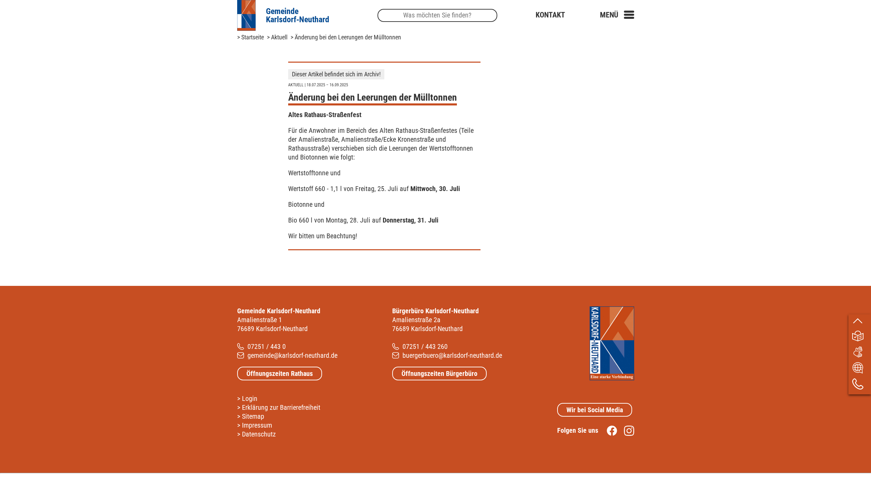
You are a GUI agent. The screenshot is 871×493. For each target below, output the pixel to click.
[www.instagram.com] (625, 430)
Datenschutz (259, 434)
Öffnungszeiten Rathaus (279, 373)
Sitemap (253, 416)
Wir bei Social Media (594, 410)
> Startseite (250, 37)
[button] (617, 15)
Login (249, 398)
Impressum (257, 425)
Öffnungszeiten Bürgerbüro (439, 373)
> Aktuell (277, 37)
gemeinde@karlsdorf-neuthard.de (292, 355)
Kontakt (550, 15)
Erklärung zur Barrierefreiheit (281, 407)
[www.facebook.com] (608, 430)
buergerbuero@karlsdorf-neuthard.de (452, 355)
